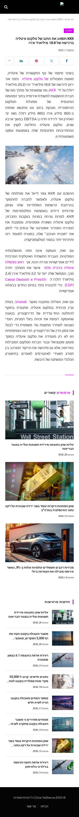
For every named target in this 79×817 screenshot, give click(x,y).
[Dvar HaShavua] (39, 7)
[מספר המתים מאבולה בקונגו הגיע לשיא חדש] (63, 703)
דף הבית (69, 19)
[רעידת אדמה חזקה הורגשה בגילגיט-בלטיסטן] (63, 767)
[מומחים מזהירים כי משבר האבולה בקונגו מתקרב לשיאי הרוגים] (63, 724)
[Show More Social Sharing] (9, 61)
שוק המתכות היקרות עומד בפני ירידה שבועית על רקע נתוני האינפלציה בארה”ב (28, 745)
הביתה (44, 806)
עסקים (69, 30)
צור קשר (31, 806)
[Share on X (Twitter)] (52, 61)
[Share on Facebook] (67, 61)
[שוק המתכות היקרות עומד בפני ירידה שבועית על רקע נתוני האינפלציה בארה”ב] (39, 481)
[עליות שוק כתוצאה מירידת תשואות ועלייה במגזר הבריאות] (39, 420)
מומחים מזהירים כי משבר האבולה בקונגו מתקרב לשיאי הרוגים (29, 724)
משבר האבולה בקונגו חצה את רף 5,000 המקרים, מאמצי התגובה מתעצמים (28, 638)
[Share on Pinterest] (36, 61)
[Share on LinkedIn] (21, 61)
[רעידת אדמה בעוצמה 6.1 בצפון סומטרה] (63, 660)
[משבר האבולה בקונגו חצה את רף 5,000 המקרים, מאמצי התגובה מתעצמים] (63, 638)
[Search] (6, 7)
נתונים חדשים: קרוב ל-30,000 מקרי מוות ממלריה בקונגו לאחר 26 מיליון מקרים (27, 681)
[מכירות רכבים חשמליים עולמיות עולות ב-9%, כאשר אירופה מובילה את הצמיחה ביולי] (39, 542)
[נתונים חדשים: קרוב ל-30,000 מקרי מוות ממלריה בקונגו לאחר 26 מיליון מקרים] (63, 681)
